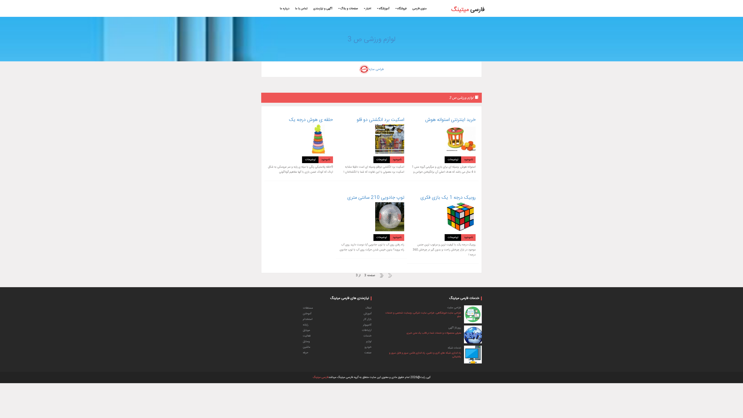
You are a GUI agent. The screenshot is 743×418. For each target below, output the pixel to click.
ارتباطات (367, 330)
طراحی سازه (376, 69)
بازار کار (367, 319)
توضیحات (453, 159)
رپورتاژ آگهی (454, 328)
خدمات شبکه (454, 348)
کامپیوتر (367, 325)
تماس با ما (301, 8)
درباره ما (284, 8)
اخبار (368, 8)
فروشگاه (402, 8)
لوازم (369, 341)
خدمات (367, 336)
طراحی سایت (454, 308)
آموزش (368, 313)
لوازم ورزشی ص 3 (371, 39)
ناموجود (468, 159)
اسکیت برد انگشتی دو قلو (380, 120)
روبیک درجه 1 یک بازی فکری (448, 198)
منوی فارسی (419, 8)
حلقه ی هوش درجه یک (311, 120)
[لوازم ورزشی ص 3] (727, 0)
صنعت (368, 352)
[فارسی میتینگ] (468, 4)
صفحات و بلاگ (349, 8)
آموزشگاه (384, 8)
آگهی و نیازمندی (322, 8)
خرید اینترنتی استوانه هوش (450, 120)
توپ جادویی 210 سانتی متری (375, 198)
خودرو (368, 347)
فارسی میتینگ (321, 377)
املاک (368, 308)
